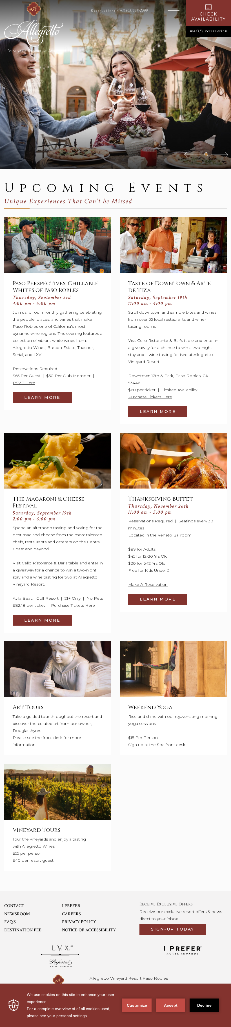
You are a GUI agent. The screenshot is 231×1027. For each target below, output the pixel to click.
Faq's (10, 922)
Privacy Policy (79, 922)
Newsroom (17, 914)
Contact (14, 906)
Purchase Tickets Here (150, 396)
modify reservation (210, 31)
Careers (71, 914)
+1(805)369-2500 (134, 10)
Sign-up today (172, 929)
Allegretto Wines (38, 846)
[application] (115, 1005)
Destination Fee (22, 930)
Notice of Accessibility (89, 930)
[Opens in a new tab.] (60, 956)
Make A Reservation (148, 584)
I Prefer (71, 906)
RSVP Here (24, 382)
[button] (192, 154)
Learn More (42, 397)
